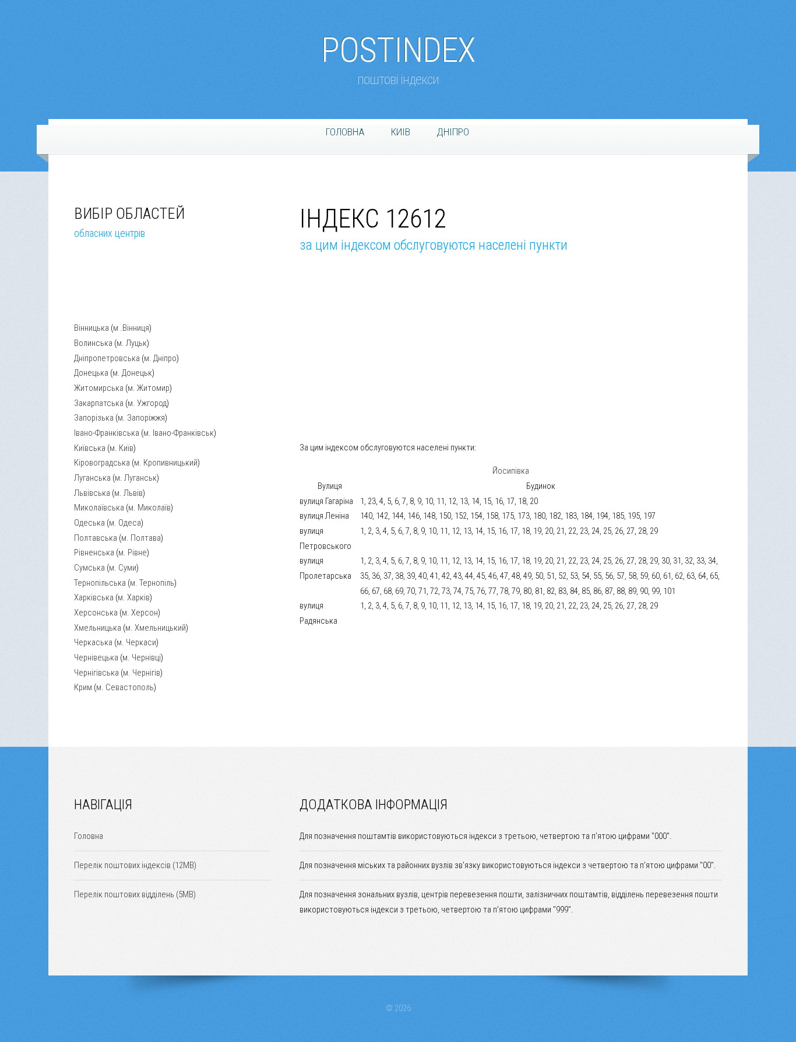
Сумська (89, 567)
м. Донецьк (132, 373)
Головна (345, 132)
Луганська (92, 478)
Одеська (89, 522)
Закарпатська (99, 403)
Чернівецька (96, 657)
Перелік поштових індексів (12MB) (135, 865)
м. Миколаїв (149, 507)
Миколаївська (99, 507)
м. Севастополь (125, 687)
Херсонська (96, 612)
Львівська (92, 493)
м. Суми (122, 567)
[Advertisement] (132, 290)
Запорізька (94, 417)
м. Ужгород (147, 403)
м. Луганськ (136, 478)
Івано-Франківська (106, 433)
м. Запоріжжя (141, 417)
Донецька (91, 373)
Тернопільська (100, 583)
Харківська (94, 597)
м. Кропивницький (166, 462)
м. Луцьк (132, 343)
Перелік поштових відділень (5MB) (135, 894)
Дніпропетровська (107, 358)
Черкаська (93, 642)
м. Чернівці (141, 657)
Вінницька (91, 328)
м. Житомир (149, 388)
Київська (89, 448)
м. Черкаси (136, 642)
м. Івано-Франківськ (178, 433)
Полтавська (95, 538)
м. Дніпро (160, 358)
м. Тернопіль (152, 583)
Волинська (93, 343)
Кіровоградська (102, 462)
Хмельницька (97, 628)
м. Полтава (141, 538)
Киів (400, 132)
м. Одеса (125, 522)
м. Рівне (132, 552)
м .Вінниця (131, 328)
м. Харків (134, 597)
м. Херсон (140, 612)
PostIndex (398, 44)
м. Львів (128, 493)
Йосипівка (510, 471)
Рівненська (94, 552)
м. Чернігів (141, 672)
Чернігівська (96, 672)
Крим (83, 687)
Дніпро (452, 132)
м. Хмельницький (155, 628)
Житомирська (99, 388)
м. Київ (121, 448)
